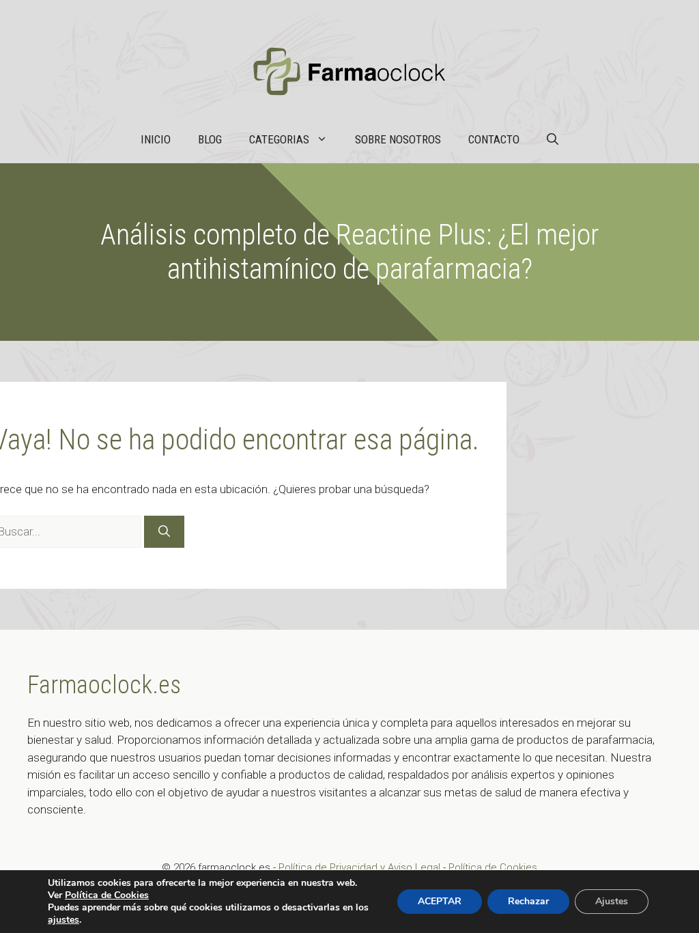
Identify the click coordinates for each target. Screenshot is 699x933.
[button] (552, 139)
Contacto (493, 139)
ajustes (63, 920)
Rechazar (528, 901)
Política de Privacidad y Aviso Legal (361, 867)
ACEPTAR (439, 901)
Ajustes (611, 901)
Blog (210, 139)
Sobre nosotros (398, 139)
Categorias (279, 139)
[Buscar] (164, 532)
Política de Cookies (492, 867)
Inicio (156, 139)
